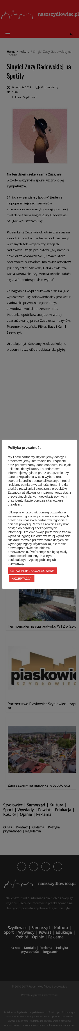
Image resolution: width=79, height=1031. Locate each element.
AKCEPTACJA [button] (21, 578)
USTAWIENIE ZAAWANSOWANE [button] (32, 570)
